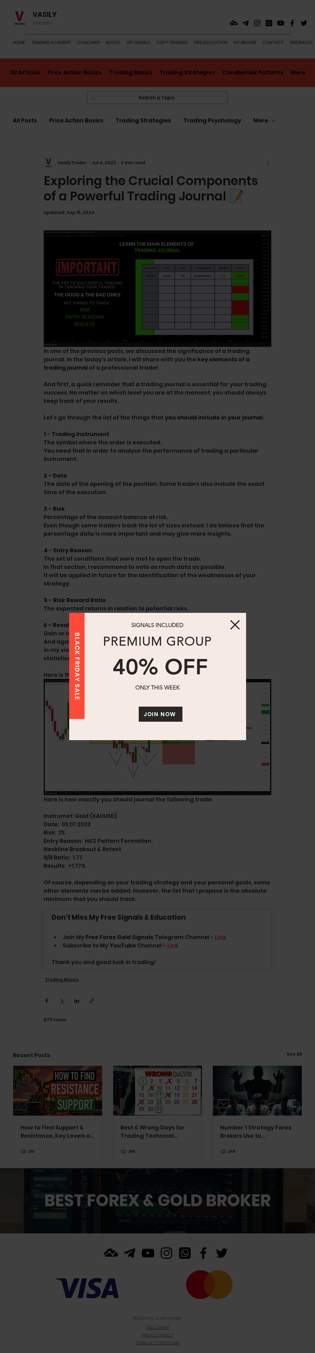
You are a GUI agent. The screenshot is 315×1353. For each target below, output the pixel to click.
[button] (235, 624)
